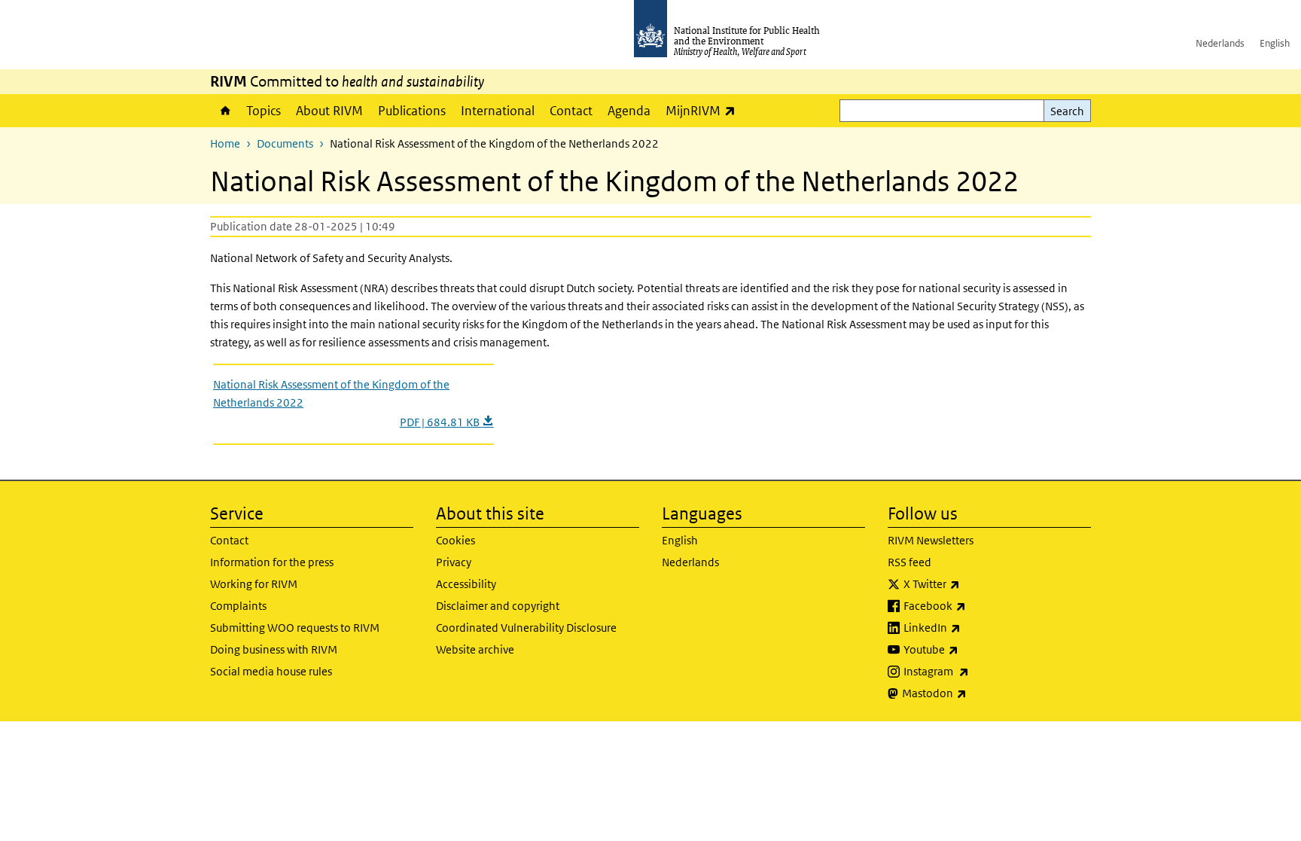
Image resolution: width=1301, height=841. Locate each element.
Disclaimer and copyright (497, 606)
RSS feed (909, 562)
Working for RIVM (253, 584)
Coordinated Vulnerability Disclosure (526, 627)
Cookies (455, 540)
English (1275, 43)
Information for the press (272, 562)
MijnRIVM (704, 110)
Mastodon (974, 692)
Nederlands (1220, 43)
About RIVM (329, 110)
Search (1067, 111)
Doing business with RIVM (273, 649)
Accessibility (466, 584)
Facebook (974, 605)
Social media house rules (271, 671)
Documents (285, 143)
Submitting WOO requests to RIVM (294, 627)
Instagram (975, 670)
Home (224, 110)
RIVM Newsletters (930, 540)
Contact (571, 110)
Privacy (453, 562)
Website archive (475, 649)
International (498, 110)
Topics (263, 110)
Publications (412, 110)
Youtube (970, 649)
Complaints (238, 606)
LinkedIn (971, 627)
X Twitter (971, 583)
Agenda (629, 110)
